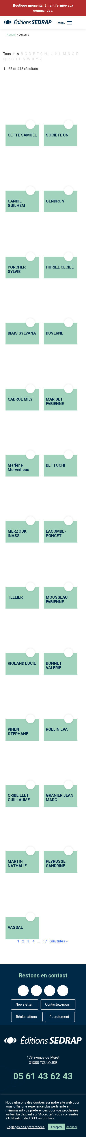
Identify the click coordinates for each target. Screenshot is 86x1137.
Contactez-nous (57, 1004)
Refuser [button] (71, 1127)
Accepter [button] (56, 1127)
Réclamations (26, 1017)
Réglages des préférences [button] (26, 1127)
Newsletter (24, 1004)
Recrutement (59, 1017)
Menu (61, 22)
